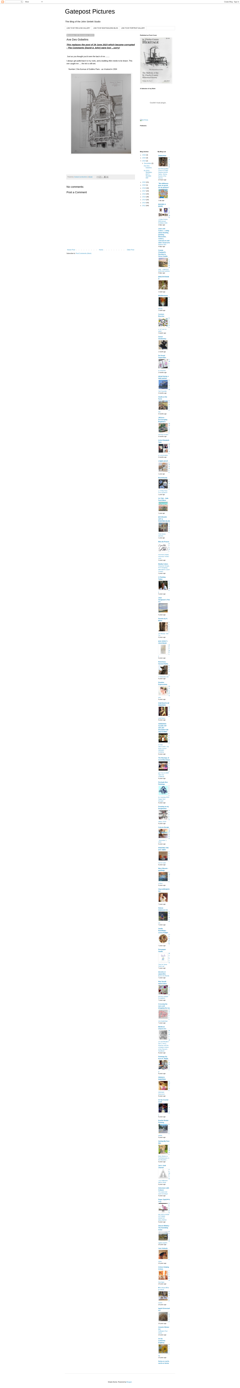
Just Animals (163, 1248)
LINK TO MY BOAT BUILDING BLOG (105, 28)
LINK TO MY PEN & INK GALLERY (78, 28)
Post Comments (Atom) (83, 253)
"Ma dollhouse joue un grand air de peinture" (163, 185)
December (148, 163)
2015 (144, 197)
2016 (144, 194)
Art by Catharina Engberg (161, 1341)
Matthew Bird (162, 244)
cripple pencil (163, 461)
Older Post (130, 250)
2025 (144, 158)
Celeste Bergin (163, 827)
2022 (144, 182)
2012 (144, 205)
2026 (144, 155)
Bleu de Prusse (163, 542)
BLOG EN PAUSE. (164, 976)
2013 (144, 203)
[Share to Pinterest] (107, 177)
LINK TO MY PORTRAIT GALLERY (133, 28)
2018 (144, 188)
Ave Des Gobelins (148, 166)
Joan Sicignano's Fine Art (164, 600)
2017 (144, 191)
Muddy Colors (163, 564)
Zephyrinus (162, 155)
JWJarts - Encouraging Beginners (162, 420)
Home (101, 250)
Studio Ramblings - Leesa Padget (163, 930)
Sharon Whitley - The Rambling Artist (164, 1228)
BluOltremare (163, 296)
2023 (144, 161)
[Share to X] (102, 177)
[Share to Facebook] (105, 177)
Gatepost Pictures (90, 11)
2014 (144, 200)
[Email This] (98, 177)
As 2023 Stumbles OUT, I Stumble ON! (148, 174)
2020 (144, 185)
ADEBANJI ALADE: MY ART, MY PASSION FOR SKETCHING (163, 728)
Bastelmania (162, 478)
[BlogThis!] (100, 177)
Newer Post (71, 250)
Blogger (129, 1382)
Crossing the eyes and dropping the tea (164, 1006)
